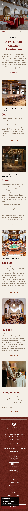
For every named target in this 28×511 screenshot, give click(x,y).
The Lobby (8, 262)
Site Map (5, 448)
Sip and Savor (14, 37)
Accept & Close (6, 503)
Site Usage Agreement (14, 482)
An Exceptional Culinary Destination (14, 45)
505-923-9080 (6, 405)
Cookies (14, 492)
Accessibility (12, 448)
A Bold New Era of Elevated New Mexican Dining (12, 109)
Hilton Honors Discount (14, 489)
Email (14, 479)
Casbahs (7, 329)
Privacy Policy (22, 448)
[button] (3, 4)
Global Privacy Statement (14, 485)
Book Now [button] (14, 507)
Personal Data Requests (14, 495)
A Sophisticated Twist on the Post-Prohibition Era (13, 175)
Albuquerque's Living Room (10, 258)
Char (5, 114)
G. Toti (6, 180)
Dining (4, 31)
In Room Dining (11, 392)
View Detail (14, 141)
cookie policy (12, 501)
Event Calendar (14, 451)
